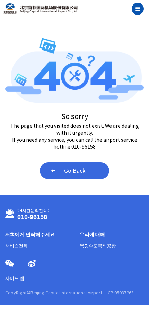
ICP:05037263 (120, 293)
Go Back (74, 170)
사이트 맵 (14, 278)
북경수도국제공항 (98, 246)
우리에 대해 (92, 234)
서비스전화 (16, 246)
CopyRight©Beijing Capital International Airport (54, 293)
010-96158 (32, 217)
